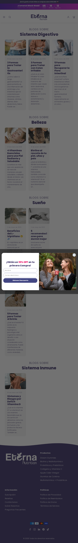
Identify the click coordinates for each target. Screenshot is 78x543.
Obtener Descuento (20, 280)
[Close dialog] (74, 254)
